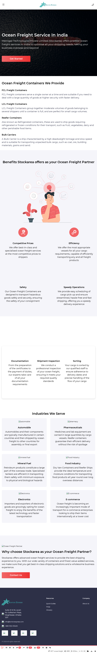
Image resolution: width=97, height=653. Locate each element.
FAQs (48, 607)
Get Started (16, 58)
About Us (86, 603)
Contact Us (16, 575)
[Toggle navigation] (4, 4)
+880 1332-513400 (11, 626)
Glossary (49, 610)
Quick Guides (51, 603)
